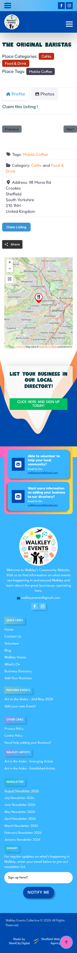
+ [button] (9, 262)
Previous (12, 129)
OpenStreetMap (48, 346)
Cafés (46, 56)
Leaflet (19, 346)
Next (70, 129)
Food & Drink (16, 63)
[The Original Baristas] (39, 298)
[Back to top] (66, 942)
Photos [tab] (47, 94)
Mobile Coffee (40, 71)
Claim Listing (16, 227)
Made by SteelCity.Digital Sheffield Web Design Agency (39, 941)
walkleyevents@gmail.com (43, 473)
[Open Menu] (7, 5)
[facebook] (61, 5)
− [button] (9, 268)
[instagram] (69, 5)
